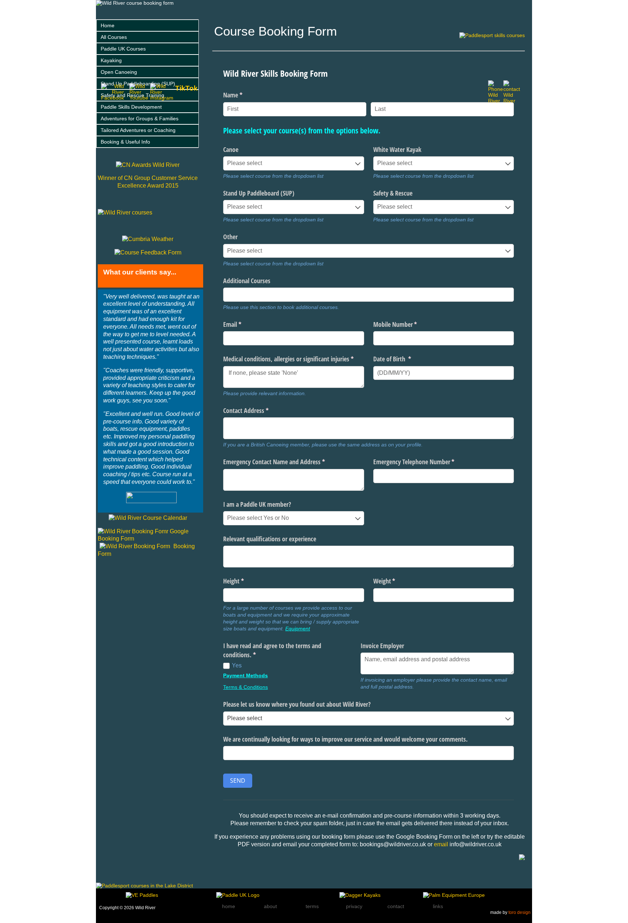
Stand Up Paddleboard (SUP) (258, 193)
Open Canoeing (119, 72)
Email (243, 324)
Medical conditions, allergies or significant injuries (293, 358)
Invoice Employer (382, 645)
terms (312, 906)
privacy (354, 906)
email (442, 844)
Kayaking (111, 60)
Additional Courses (246, 280)
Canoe (230, 149)
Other (230, 236)
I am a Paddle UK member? (257, 504)
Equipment (297, 628)
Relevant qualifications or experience (269, 538)
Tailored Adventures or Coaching (138, 130)
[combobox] (293, 163)
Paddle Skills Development (131, 107)
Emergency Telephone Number (424, 461)
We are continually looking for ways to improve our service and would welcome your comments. (345, 739)
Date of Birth (403, 358)
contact (395, 906)
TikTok (186, 88)
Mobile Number (406, 324)
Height (244, 581)
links (438, 906)
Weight (395, 581)
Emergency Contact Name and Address (284, 461)
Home (107, 25)
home (228, 906)
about (270, 906)
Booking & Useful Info (125, 142)
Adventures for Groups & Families (139, 118)
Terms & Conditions (245, 687)
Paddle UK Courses (123, 49)
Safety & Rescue (392, 193)
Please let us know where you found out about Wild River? (297, 704)
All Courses (114, 37)
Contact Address (256, 410)
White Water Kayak (397, 149)
